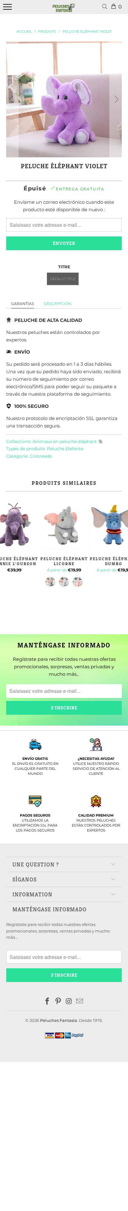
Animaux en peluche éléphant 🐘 (68, 441)
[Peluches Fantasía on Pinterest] (58, 1002)
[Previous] (12, 99)
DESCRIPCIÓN (57, 303)
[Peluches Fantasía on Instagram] (69, 1002)
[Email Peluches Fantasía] (80, 1002)
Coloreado (41, 456)
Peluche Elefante (65, 448)
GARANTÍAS (22, 303)
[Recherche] (106, 7)
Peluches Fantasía (58, 1020)
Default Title (62, 279)
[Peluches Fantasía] (64, 10)
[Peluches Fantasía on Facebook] (47, 1002)
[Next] (115, 99)
